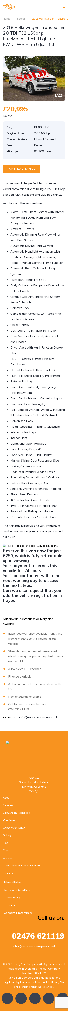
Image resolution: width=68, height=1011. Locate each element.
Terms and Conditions (17, 890)
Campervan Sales (14, 827)
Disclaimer (10, 905)
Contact (8, 850)
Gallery (7, 835)
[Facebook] (7, 998)
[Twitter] (21, 998)
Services (8, 805)
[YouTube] (48, 998)
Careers (8, 858)
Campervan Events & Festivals (22, 865)
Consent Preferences (18, 913)
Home (6, 18)
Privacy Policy (12, 882)
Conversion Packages (16, 812)
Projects (8, 873)
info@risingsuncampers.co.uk (38, 717)
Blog (5, 843)
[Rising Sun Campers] (9, 7)
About (6, 797)
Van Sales (9, 820)
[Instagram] (35, 998)
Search (21, 18)
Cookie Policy (12, 897)
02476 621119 (38, 936)
